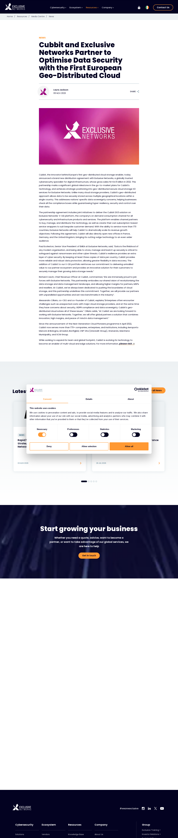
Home (11, 16)
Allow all (129, 446)
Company (101, 824)
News (51, 16)
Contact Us (163, 7)
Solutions (19, 834)
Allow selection (89, 446)
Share (133, 91)
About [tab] (131, 399)
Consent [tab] (47, 399)
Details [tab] (89, 399)
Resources (23, 16)
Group (146, 824)
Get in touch (89, 555)
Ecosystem (49, 824)
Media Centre (39, 16)
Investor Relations (150, 834)
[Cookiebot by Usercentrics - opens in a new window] (136, 390)
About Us (99, 834)
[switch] (73, 434)
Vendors (46, 834)
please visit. (126, 343)
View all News (154, 390)
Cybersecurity (24, 824)
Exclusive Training (150, 830)
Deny (49, 446)
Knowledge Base (76, 834)
